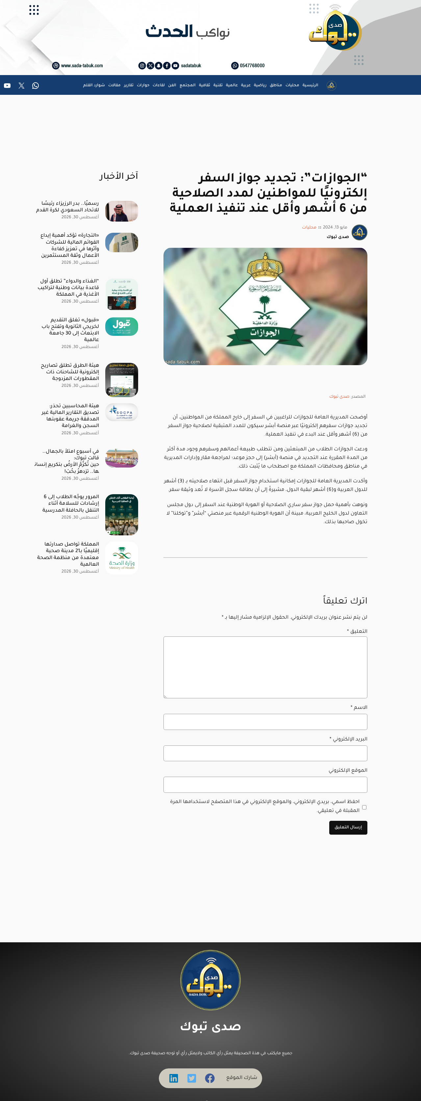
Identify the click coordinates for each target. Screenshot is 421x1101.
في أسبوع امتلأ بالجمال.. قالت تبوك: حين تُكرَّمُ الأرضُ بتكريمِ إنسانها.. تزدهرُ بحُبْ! (67, 461)
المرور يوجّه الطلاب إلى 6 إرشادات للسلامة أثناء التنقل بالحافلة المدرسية (70, 504)
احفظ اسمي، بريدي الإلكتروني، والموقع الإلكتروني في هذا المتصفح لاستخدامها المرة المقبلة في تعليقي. (264, 806)
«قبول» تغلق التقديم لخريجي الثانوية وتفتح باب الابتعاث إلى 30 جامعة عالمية (70, 330)
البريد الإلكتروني (348, 739)
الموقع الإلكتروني (348, 771)
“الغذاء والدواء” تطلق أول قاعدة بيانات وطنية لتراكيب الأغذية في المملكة (68, 288)
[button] (210, 1078)
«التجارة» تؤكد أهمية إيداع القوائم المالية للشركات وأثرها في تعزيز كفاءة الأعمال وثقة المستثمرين (69, 245)
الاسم (359, 708)
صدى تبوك (339, 397)
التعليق (357, 632)
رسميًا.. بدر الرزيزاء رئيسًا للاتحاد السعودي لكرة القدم (67, 207)
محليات (309, 228)
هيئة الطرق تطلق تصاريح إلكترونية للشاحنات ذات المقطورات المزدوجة (70, 372)
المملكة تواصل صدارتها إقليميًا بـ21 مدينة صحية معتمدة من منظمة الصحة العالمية (68, 554)
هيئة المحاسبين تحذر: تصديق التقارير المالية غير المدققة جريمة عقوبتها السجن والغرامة (70, 416)
